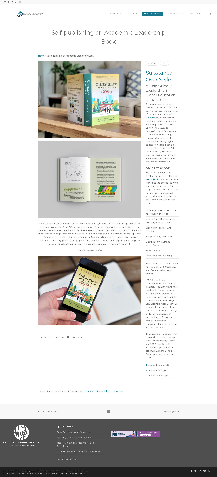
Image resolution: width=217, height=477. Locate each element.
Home (41, 56)
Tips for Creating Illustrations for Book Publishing (76, 444)
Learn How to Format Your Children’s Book (78, 451)
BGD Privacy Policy (66, 459)
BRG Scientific (153, 179)
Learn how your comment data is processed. (101, 391)
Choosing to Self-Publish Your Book (75, 437)
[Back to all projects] (108, 411)
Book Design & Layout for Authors (74, 432)
